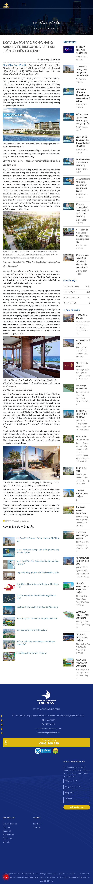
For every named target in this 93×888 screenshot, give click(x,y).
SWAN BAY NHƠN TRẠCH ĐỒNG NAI (82, 615)
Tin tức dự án (76, 292)
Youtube (36, 827)
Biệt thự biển (8, 835)
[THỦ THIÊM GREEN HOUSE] (68, 439)
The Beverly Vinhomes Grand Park (81, 510)
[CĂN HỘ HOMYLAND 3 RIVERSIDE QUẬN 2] (68, 586)
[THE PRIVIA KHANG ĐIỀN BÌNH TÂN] (68, 414)
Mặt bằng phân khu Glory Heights (32, 653)
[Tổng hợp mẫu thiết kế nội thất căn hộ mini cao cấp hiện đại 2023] (68, 257)
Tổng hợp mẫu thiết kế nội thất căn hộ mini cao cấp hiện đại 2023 (82, 261)
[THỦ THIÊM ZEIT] (68, 471)
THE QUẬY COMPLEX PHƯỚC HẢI (81, 50)
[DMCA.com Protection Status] (55, 751)
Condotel (7, 831)
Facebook (37, 824)
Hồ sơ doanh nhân (76, 297)
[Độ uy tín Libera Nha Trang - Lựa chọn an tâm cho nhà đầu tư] (68, 181)
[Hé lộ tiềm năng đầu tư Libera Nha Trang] (68, 161)
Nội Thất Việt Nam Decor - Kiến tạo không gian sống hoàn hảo (82, 236)
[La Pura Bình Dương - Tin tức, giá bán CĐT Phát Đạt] (68, 69)
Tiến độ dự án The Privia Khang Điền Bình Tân (37, 618)
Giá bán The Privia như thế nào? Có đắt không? (37, 607)
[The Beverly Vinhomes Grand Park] (68, 510)
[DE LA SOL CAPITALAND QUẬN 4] (68, 637)
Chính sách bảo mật (81, 874)
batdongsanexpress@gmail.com (48, 728)
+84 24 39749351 (48, 724)
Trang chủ (38, 28)
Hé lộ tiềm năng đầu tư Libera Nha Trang (83, 162)
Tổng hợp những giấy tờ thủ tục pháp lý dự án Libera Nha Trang (82, 210)
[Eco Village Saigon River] (68, 388)
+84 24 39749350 (48, 720)
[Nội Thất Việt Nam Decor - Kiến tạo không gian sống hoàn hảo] (68, 232)
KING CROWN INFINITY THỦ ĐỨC (82, 561)
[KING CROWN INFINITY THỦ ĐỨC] (68, 561)
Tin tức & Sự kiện (51, 28)
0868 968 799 (49, 743)
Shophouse (7, 838)
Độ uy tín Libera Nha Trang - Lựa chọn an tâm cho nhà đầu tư (83, 185)
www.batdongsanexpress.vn (48, 733)
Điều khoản (67, 874)
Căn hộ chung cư (10, 824)
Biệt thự (6, 827)
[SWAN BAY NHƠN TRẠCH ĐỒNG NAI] (68, 615)
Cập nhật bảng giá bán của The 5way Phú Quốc (38, 573)
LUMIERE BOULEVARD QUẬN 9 (82, 494)
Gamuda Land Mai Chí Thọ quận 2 (32, 630)
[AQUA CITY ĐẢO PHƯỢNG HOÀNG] (68, 535)
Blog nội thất (76, 303)
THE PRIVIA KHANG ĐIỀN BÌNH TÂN (82, 414)
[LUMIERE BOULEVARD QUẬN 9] (68, 493)
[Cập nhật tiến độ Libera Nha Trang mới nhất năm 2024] (68, 139)
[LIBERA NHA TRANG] (68, 318)
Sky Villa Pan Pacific (15, 65)
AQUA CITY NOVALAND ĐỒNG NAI (81, 663)
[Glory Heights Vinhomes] (68, 366)
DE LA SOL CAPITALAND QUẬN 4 (82, 637)
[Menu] (23, 3)
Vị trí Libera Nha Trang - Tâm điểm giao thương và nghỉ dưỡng (83, 95)
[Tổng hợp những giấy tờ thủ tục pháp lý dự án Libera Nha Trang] (68, 206)
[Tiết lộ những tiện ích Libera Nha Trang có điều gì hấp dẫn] (68, 117)
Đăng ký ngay (78, 807)
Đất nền (6, 842)
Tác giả (58, 874)
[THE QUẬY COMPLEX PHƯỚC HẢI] (68, 49)
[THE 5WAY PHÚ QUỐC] (68, 343)
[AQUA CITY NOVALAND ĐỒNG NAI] (68, 662)
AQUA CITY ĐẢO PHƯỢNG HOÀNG (82, 536)
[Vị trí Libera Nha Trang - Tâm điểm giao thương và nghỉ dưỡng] (68, 91)
